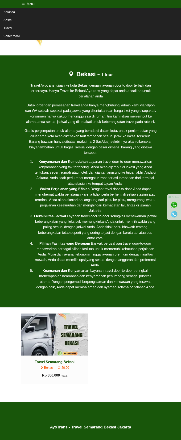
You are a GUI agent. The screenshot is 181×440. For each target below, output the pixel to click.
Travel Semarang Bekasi (54, 362)
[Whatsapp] (174, 204)
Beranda (9, 12)
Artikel (8, 20)
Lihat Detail (59, 334)
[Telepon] (174, 214)
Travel (8, 28)
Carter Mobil (12, 36)
